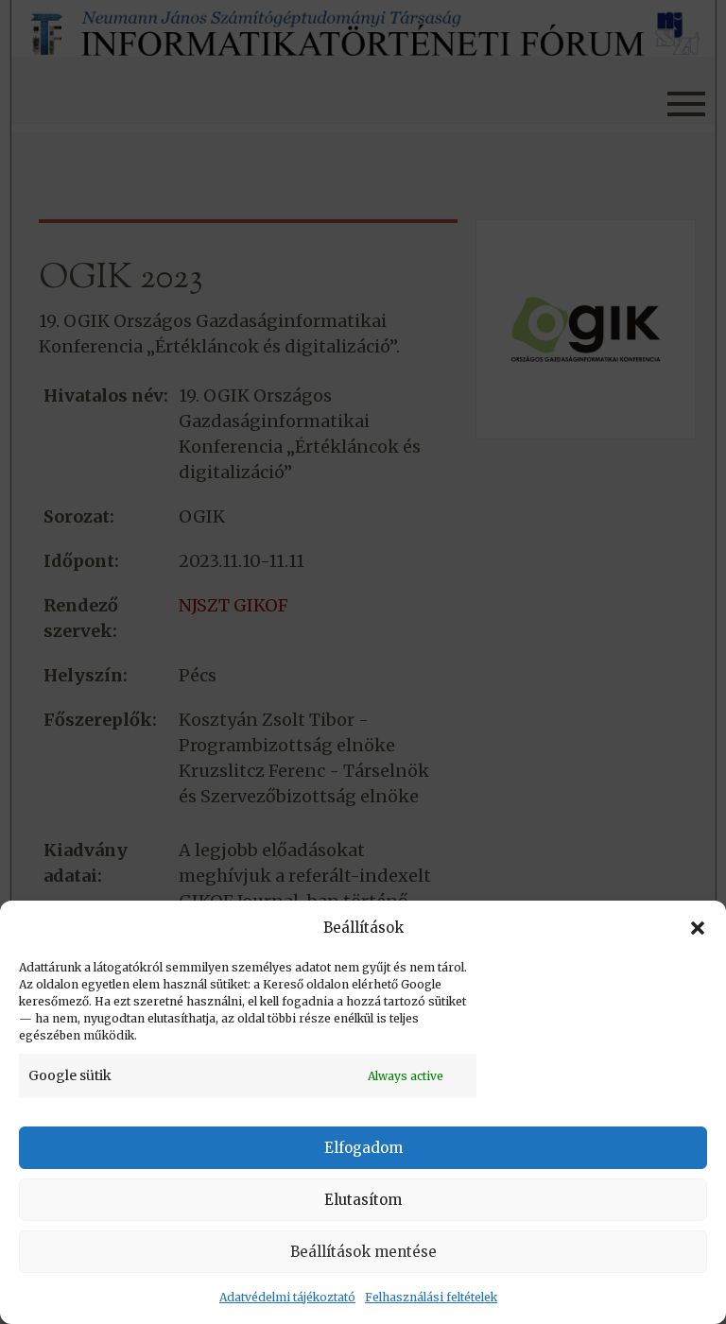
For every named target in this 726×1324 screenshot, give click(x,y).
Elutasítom (363, 1200)
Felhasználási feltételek (431, 1297)
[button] (697, 928)
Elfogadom (363, 1148)
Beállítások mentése (363, 1252)
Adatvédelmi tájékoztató (287, 1297)
